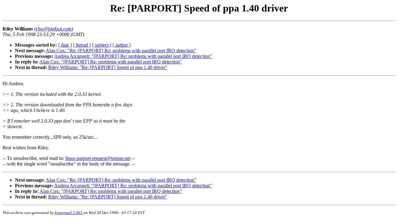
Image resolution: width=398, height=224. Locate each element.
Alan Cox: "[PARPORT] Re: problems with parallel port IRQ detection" (110, 61)
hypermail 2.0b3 (68, 212)
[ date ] (65, 45)
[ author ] (122, 45)
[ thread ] (82, 45)
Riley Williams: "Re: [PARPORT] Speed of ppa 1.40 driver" (107, 67)
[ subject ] (101, 45)
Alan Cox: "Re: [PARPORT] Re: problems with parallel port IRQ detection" (121, 50)
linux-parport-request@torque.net (98, 158)
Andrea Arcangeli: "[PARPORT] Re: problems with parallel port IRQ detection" (133, 56)
